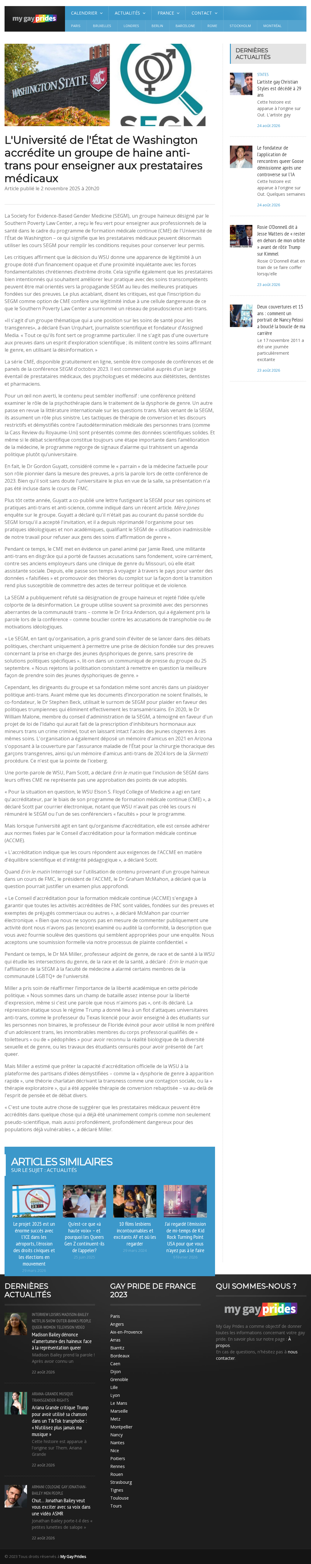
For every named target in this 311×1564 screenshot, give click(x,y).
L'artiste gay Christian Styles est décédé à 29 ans (279, 88)
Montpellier (121, 1427)
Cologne (52, 1487)
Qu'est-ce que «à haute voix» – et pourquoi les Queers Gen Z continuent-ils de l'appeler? (84, 1237)
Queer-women (44, 1327)
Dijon (115, 1371)
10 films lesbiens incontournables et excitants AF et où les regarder (135, 1233)
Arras (115, 1340)
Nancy (116, 1435)
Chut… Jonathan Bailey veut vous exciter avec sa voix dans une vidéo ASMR (61, 1507)
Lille (114, 1387)
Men (47, 1493)
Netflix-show (43, 1321)
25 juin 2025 (84, 1257)
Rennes (117, 1466)
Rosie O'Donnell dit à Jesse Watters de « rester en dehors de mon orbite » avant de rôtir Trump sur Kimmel (281, 240)
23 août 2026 (268, 284)
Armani (38, 1487)
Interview (40, 1314)
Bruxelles (102, 25)
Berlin (157, 25)
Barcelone (185, 25)
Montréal (272, 25)
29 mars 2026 (34, 1270)
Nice (114, 1450)
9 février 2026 (185, 1257)
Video (80, 1327)
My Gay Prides (73, 1556)
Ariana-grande (45, 1394)
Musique (66, 1394)
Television (65, 1327)
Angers (117, 1324)
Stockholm (240, 25)
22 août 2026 (43, 1372)
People (85, 1321)
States (262, 74)
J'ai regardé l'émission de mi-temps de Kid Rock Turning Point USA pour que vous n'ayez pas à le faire (185, 1237)
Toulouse (119, 1498)
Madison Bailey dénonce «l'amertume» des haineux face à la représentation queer (62, 1341)
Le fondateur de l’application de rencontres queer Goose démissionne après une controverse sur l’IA (280, 160)
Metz (115, 1419)
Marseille (119, 1411)
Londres (131, 25)
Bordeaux (119, 1356)
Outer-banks (67, 1321)
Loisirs (55, 1314)
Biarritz (117, 1348)
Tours (116, 1506)
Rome (212, 25)
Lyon (115, 1395)
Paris (75, 25)
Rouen (116, 1474)
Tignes (116, 1490)
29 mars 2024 (135, 1250)
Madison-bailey (75, 1314)
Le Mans (118, 1403)
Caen (115, 1363)
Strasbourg (121, 1482)
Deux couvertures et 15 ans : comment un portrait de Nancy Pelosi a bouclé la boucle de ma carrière (281, 319)
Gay (64, 1487)
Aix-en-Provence (126, 1332)
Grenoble (119, 1379)
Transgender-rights (50, 1400)
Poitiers (117, 1458)
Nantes (117, 1442)
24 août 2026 (268, 125)
